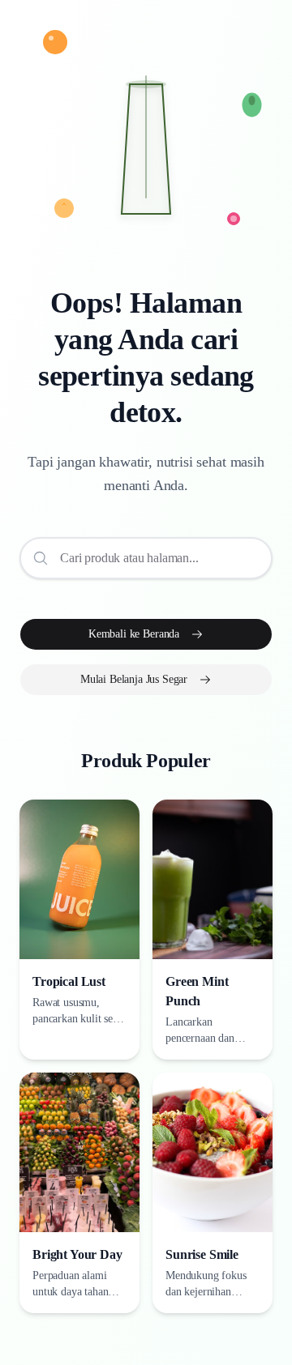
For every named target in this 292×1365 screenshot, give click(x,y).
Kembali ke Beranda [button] (133, 634)
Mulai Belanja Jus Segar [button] (133, 679)
